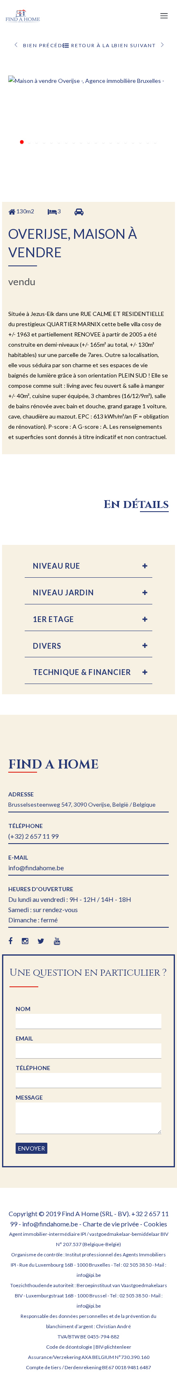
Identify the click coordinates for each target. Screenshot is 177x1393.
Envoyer (31, 1148)
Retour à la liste (92, 45)
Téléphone (33, 1067)
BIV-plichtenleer (113, 1347)
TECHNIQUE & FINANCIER (82, 672)
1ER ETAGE (53, 619)
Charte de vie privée (111, 1224)
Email (24, 1038)
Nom (23, 1008)
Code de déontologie (69, 1347)
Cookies (155, 1224)
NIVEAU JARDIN (63, 592)
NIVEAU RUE (56, 565)
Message (29, 1097)
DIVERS (47, 645)
